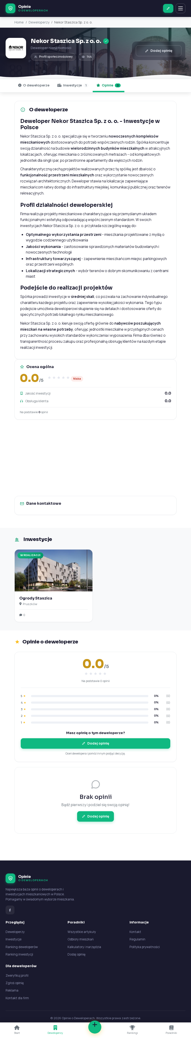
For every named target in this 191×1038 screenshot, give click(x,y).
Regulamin (137, 939)
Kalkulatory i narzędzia (84, 947)
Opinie (110, 85)
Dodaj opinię (161, 51)
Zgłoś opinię (15, 983)
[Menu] (180, 8)
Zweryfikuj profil (17, 975)
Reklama (12, 990)
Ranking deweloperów (22, 947)
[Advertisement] (95, 457)
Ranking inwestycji (19, 954)
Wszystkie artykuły (82, 932)
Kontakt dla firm (17, 998)
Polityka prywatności (145, 947)
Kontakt (135, 932)
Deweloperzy (39, 22)
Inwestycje (74, 85)
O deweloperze (35, 85)
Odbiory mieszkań (81, 939)
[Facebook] (10, 910)
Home (19, 22)
